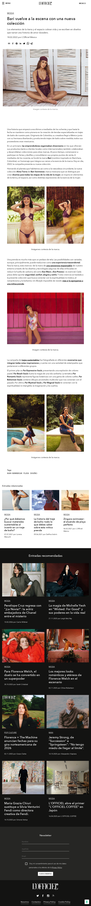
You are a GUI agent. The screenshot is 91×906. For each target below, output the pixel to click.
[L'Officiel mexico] (45, 3)
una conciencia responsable (59, 265)
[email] (9, 44)
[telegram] (32, 44)
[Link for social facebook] (43, 896)
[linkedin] (20, 44)
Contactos (36, 902)
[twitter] (24, 44)
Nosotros (25, 902)
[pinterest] (16, 44)
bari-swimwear (14, 473)
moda (10, 13)
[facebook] (13, 44)
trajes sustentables (30, 360)
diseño (33, 473)
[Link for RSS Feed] (53, 896)
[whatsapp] (28, 44)
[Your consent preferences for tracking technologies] (87, 902)
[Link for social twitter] (37, 896)
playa (26, 473)
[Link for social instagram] (48, 896)
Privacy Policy (57, 868)
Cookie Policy (64, 902)
